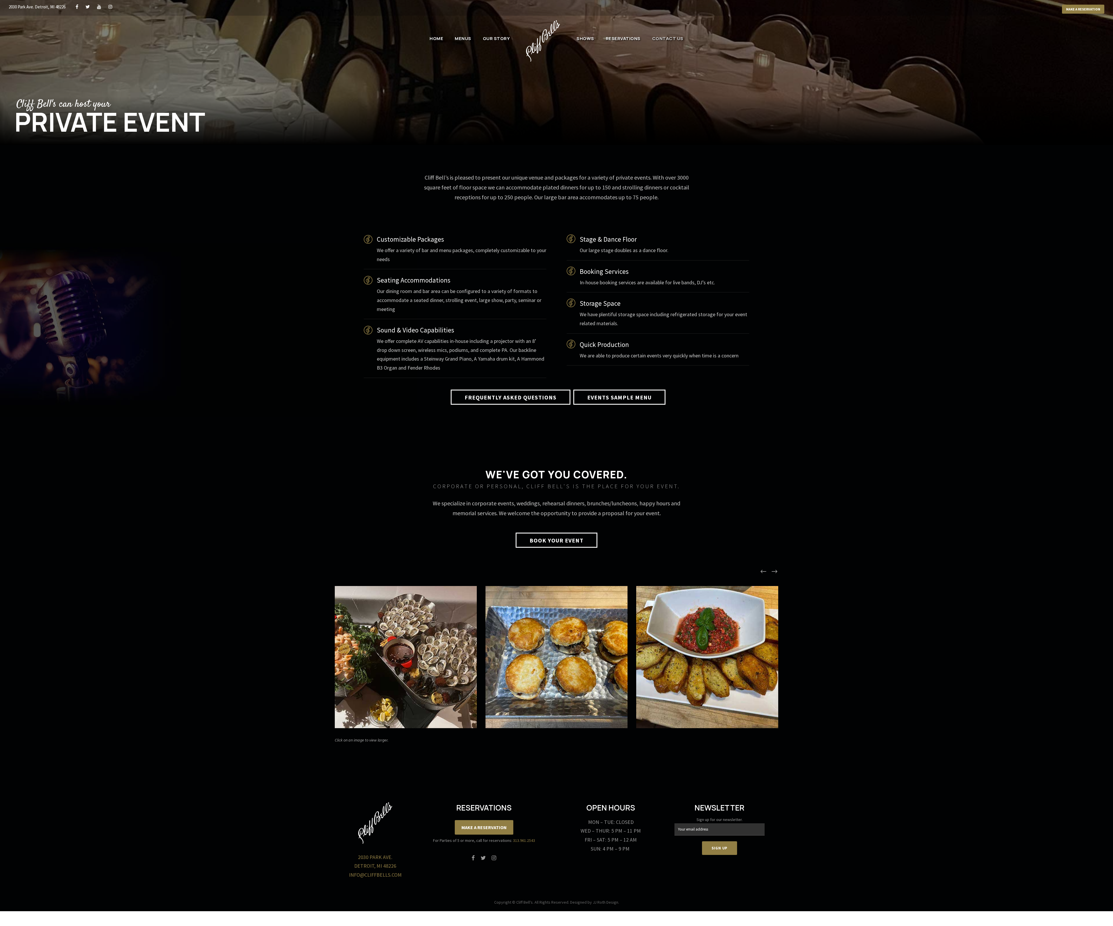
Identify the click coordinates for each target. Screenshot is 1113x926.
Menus (463, 38)
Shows (585, 38)
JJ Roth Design (605, 902)
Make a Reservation (1083, 9)
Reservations (623, 38)
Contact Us (667, 38)
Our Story (496, 38)
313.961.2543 (524, 840)
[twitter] (88, 7)
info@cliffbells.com (375, 874)
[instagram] (110, 7)
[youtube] (99, 7)
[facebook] (77, 7)
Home (436, 38)
